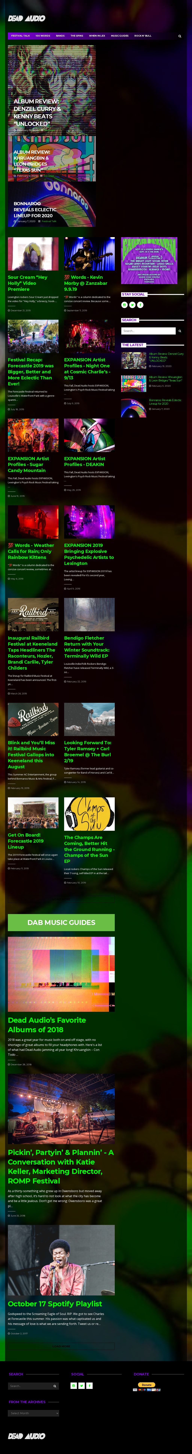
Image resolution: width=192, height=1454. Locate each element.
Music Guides (120, 35)
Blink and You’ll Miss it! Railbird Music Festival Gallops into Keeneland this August (31, 754)
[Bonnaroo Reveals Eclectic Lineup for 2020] (133, 407)
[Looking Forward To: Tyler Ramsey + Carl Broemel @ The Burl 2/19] (89, 719)
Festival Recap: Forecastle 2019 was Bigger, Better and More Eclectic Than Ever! (31, 371)
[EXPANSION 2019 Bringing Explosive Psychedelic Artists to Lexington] (89, 522)
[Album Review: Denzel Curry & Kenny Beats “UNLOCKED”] (133, 360)
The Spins (76, 35)
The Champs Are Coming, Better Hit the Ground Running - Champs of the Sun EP (89, 849)
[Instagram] (182, 4)
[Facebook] (172, 4)
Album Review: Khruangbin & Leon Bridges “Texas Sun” (52, 158)
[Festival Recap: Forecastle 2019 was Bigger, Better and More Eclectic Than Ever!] (33, 336)
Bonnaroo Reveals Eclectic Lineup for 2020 (52, 204)
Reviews (50, 130)
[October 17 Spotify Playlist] (61, 1260)
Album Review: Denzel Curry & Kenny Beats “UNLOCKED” (52, 90)
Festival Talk (20, 35)
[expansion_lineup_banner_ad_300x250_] (149, 260)
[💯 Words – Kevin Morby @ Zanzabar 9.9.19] (89, 254)
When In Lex (97, 35)
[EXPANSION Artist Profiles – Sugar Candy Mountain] (33, 435)
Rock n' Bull (143, 35)
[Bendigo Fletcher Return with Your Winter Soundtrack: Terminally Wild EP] (89, 614)
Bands (60, 35)
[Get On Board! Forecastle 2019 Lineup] (33, 812)
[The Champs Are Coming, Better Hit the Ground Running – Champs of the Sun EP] (89, 814)
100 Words (43, 35)
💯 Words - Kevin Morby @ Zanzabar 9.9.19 (85, 283)
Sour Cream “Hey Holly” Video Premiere (27, 283)
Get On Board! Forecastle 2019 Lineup (26, 841)
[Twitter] (177, 4)
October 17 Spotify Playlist (55, 1303)
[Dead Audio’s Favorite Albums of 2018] (61, 974)
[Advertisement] (152, 454)
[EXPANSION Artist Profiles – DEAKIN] (89, 435)
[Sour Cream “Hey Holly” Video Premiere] (33, 254)
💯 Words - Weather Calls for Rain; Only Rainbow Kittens (31, 551)
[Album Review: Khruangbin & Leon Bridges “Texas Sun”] (133, 383)
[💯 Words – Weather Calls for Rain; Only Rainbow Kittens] (33, 522)
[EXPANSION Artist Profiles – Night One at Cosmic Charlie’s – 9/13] (89, 336)
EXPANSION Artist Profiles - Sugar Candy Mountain (28, 464)
